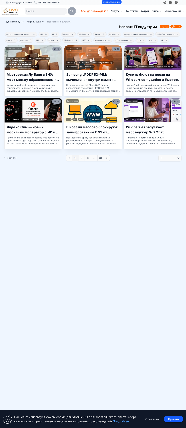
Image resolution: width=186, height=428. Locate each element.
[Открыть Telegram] (164, 2)
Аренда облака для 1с (94, 11)
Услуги (115, 11)
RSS (166, 27)
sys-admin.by (13, 21)
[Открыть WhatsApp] (170, 2)
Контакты (132, 11)
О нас (155, 11)
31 (100, 157)
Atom (177, 27)
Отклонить (152, 419)
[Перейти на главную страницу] (10, 11)
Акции (145, 11)
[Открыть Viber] (176, 2)
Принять (173, 419)
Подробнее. (121, 421)
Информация (173, 11)
